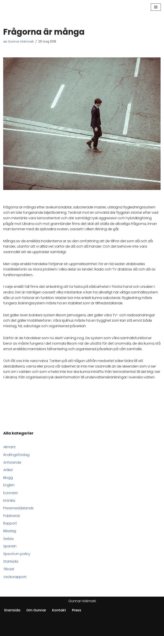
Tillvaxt (8, 569)
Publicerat (11, 515)
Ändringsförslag (16, 454)
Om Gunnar (36, 610)
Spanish (9, 546)
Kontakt (59, 610)
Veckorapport (14, 576)
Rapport (10, 523)
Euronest (10, 492)
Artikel (8, 469)
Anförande (12, 462)
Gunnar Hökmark (21, 41)
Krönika (9, 500)
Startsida (10, 561)
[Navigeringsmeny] (156, 7)
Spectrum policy (16, 553)
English (9, 485)
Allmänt (9, 447)
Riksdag (9, 531)
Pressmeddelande (18, 508)
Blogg (8, 477)
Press (76, 610)
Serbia (8, 538)
